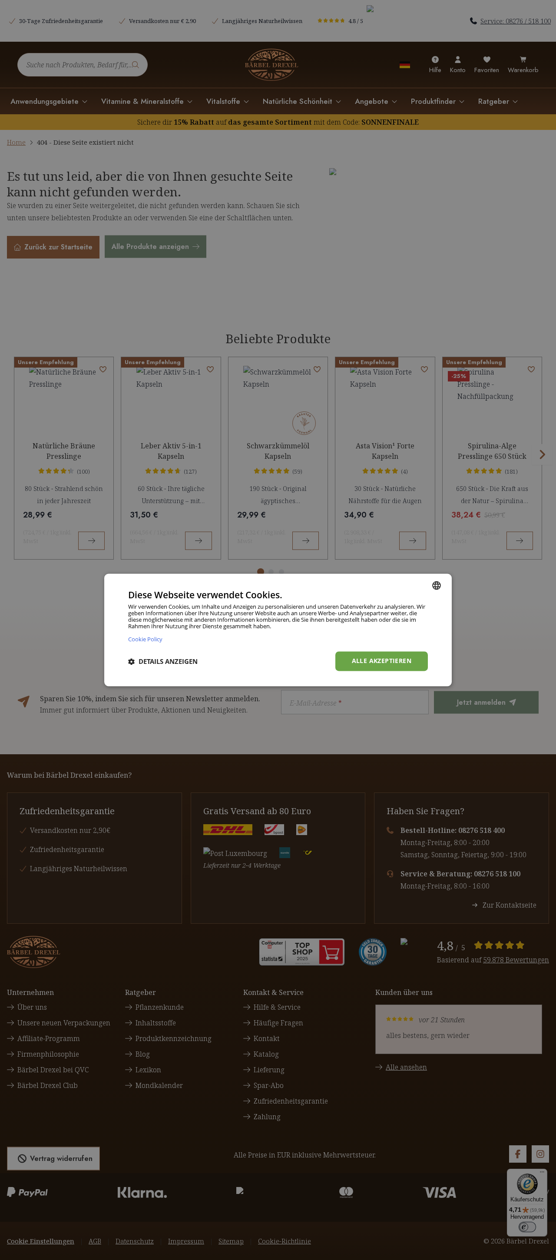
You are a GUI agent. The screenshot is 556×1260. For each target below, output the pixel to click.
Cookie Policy (145, 639)
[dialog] (278, 630)
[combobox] (436, 585)
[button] (163, 661)
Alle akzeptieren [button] (381, 661)
